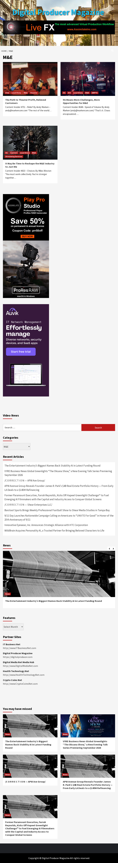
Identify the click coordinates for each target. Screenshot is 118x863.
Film (7, 93)
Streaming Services (13, 156)
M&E (26, 93)
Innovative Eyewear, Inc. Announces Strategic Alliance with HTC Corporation (46, 525)
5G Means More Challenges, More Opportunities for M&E (81, 101)
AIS (69, 93)
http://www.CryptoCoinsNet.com (20, 683)
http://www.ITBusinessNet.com (19, 648)
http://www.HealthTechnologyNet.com (23, 674)
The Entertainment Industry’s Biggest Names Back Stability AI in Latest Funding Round (52, 465)
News (7, 594)
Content (14, 153)
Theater (33, 93)
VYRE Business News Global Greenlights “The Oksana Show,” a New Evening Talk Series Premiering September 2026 (58, 473)
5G (64, 93)
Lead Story (16, 93)
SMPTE (95, 93)
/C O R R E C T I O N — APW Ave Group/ (24, 480)
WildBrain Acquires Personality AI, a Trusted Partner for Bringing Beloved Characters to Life (54, 530)
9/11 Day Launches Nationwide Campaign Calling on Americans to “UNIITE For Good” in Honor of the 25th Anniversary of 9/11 (59, 517)
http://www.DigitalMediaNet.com (20, 665)
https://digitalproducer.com (17, 656)
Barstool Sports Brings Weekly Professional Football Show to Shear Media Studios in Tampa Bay (57, 510)
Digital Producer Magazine (58, 12)
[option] (59, 581)
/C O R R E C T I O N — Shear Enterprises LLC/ (28, 504)
